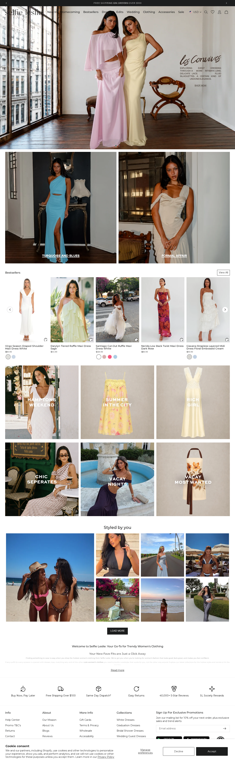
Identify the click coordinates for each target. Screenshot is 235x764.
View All (223, 272)
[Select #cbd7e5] (13, 356)
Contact (10, 736)
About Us (48, 725)
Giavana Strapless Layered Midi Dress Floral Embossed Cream (205, 347)
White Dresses (125, 719)
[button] (10, 310)
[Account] (219, 12)
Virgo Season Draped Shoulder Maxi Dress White (24, 347)
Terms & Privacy (89, 725)
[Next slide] (229, 77)
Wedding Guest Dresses (131, 736)
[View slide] (117, 77)
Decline (178, 751)
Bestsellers (12, 272)
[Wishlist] (212, 12)
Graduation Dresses (128, 725)
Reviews (47, 736)
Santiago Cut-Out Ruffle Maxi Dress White (114, 347)
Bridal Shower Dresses (130, 730)
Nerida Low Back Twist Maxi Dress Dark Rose (162, 347)
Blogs (45, 730)
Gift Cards (85, 719)
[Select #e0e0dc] (8, 356)
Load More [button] (117, 630)
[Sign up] (224, 728)
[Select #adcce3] (115, 356)
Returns (10, 730)
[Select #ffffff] (98, 356)
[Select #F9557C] (109, 356)
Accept (212, 751)
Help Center (12, 719)
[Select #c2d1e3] (195, 356)
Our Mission (49, 719)
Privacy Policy (106, 756)
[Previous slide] (5, 77)
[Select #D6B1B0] (104, 356)
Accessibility (86, 736)
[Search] (206, 12)
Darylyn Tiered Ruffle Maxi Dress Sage (71, 347)
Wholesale (85, 730)
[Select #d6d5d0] (189, 356)
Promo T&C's (13, 725)
